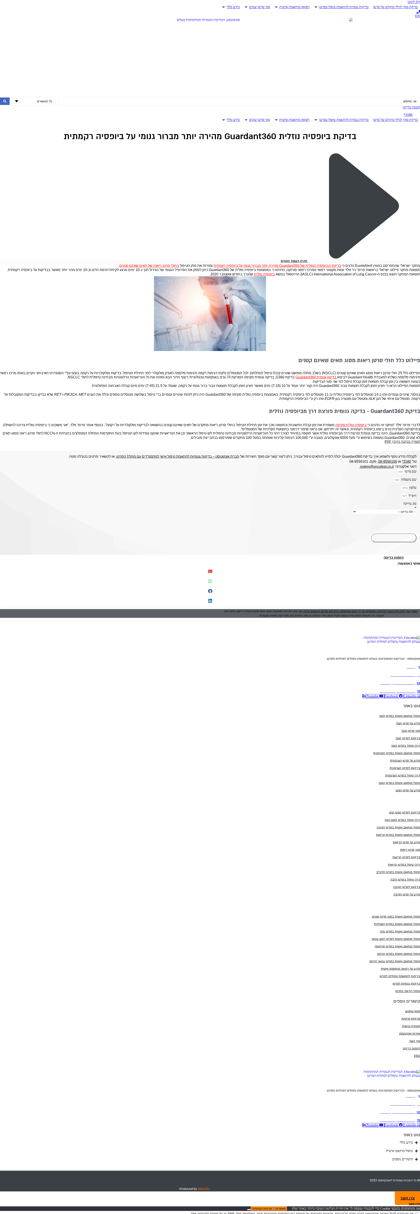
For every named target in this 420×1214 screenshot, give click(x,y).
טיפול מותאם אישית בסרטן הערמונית (396, 753)
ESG (417, 1056)
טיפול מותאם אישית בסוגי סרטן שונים (396, 916)
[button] (210, 571)
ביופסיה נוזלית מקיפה (351, 425)
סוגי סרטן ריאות (410, 850)
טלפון (412, 487)
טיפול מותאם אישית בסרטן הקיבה (398, 827)
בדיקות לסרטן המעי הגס (404, 812)
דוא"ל (412, 496)
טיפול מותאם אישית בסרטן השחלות (397, 924)
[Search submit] (5, 101)
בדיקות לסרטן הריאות (406, 857)
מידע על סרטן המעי (408, 790)
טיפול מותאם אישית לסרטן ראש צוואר (395, 939)
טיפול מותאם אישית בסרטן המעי (399, 783)
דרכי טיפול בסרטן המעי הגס (402, 820)
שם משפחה (408, 479)
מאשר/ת (280, 1208)
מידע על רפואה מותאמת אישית (400, 969)
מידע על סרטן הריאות (406, 842)
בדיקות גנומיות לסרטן (406, 984)
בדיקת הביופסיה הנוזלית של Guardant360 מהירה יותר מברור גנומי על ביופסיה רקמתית (277, 266)
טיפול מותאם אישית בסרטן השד (399, 716)
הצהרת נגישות (411, 1026)
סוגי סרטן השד (410, 731)
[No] (249, 1209)
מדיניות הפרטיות (262, 1208)
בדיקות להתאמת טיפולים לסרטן (400, 976)
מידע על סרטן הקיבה (407, 894)
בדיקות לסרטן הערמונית (405, 768)
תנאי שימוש (412, 1011)
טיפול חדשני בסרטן (407, 991)
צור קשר (414, 1041)
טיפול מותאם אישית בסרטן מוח (400, 931)
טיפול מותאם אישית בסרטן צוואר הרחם (394, 961)
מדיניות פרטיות (410, 1019)
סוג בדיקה (409, 503)
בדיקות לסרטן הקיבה (406, 887)
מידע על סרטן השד (408, 723)
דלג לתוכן (414, 2)
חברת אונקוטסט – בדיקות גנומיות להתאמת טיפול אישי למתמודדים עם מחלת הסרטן (177, 456)
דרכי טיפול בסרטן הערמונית (402, 775)
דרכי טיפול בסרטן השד (405, 746)
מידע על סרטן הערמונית (405, 761)
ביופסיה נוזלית (264, 274)
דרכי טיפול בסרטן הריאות (404, 865)
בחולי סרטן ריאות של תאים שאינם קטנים (149, 266)
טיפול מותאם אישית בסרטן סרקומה (397, 946)
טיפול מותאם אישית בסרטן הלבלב (398, 872)
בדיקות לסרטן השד (407, 738)
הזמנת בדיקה (411, 1048)
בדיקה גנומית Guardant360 (316, 377)
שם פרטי (410, 471)
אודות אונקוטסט (409, 1033)
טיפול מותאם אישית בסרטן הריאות (398, 835)
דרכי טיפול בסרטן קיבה (405, 879)
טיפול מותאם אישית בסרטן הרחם (398, 954)
